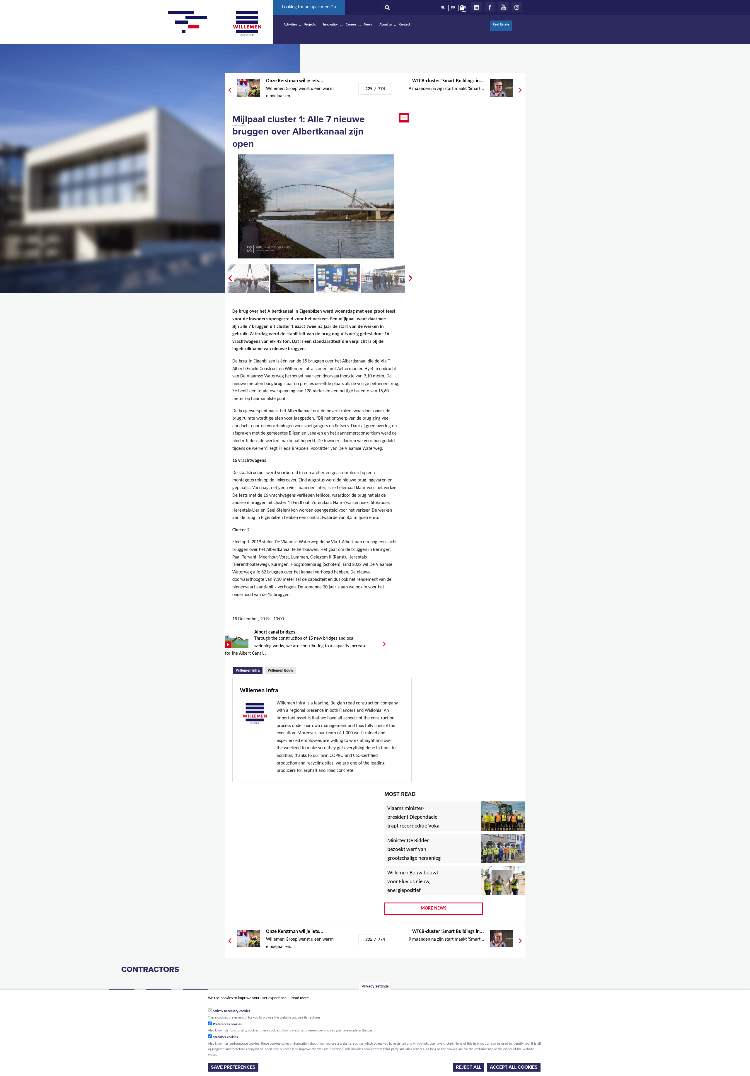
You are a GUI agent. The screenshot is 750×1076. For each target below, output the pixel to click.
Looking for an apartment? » (309, 7)
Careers (351, 24)
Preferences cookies (227, 1024)
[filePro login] (463, 9)
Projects (310, 24)
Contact (404, 24)
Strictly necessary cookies (231, 1011)
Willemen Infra (249, 670)
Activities (290, 24)
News (368, 24)
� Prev (229, 278)
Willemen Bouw (280, 670)
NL (443, 7)
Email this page (404, 117)
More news (433, 908)
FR (453, 7)
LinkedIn (476, 7)
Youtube (503, 7)
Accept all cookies (514, 1067)
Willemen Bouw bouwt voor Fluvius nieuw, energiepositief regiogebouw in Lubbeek (412, 890)
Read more (300, 998)
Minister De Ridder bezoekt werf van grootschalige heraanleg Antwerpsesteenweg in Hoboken (414, 858)
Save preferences (233, 1067)
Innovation (330, 24)
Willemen (247, 23)
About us (385, 24)
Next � (411, 278)
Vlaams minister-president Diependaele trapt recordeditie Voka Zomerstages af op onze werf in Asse (413, 826)
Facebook (490, 7)
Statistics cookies (225, 1037)
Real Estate (501, 24)
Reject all (468, 1067)
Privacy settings (375, 986)
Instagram (517, 7)
